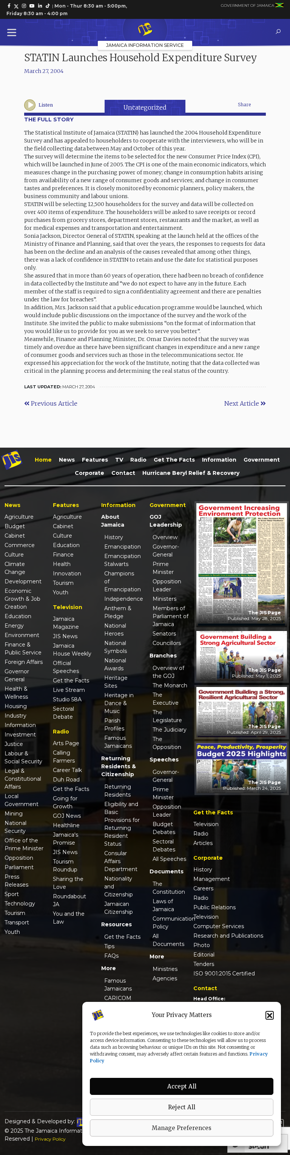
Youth (12, 932)
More (108, 968)
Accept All (181, 1086)
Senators (164, 633)
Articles (203, 843)
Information (219, 459)
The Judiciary (170, 729)
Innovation (67, 573)
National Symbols (115, 647)
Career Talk (67, 770)
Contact (123, 473)
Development (23, 581)
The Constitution (169, 888)
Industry (15, 715)
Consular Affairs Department (120, 861)
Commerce (20, 545)
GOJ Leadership (166, 520)
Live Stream (69, 690)
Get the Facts (174, 459)
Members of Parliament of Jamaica (170, 616)
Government (262, 459)
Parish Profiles (114, 724)
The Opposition (167, 743)
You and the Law (69, 917)
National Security (15, 827)
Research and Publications (228, 935)
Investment (20, 734)
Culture (14, 554)
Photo (201, 945)
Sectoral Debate (63, 712)
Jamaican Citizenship (118, 908)
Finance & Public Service (23, 648)
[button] (269, 1015)
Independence (122, 598)
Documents (167, 871)
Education (18, 616)
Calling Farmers (64, 756)
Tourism (15, 913)
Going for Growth (65, 802)
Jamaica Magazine (66, 622)
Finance (63, 554)
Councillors (167, 643)
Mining (14, 813)
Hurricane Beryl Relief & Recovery (190, 473)
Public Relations (214, 907)
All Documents (168, 940)
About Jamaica (112, 520)
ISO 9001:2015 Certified (224, 973)
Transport (17, 922)
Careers (203, 888)
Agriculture (19, 516)
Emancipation (122, 546)
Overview (165, 537)
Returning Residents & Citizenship (118, 766)
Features (95, 459)
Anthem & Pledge (117, 612)
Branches (163, 655)
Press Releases (16, 880)
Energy (14, 625)
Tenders (203, 964)
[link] (9, 6)
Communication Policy (171, 922)
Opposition (19, 857)
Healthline (66, 825)
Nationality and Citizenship (118, 886)
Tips (109, 946)
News (67, 459)
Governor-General (166, 550)
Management (211, 879)
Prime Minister (163, 568)
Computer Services (218, 926)
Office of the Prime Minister (24, 844)
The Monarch (170, 685)
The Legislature (167, 716)
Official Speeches (66, 667)
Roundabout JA (69, 900)
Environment (22, 635)
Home (43, 459)
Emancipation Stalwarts (122, 560)
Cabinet (15, 535)
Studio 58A (67, 699)
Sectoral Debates (164, 845)
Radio (138, 459)
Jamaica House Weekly (72, 649)
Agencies (165, 978)
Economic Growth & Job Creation (22, 599)
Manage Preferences (181, 1128)
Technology (20, 903)
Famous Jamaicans (118, 742)
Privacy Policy (50, 1139)
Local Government (22, 800)
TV (119, 459)
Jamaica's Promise (65, 838)
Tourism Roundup (65, 865)
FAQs (111, 955)
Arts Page (66, 743)
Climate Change (15, 568)
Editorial (203, 954)
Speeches (164, 759)
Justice (14, 744)
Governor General (17, 675)
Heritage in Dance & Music (119, 703)
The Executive (166, 698)
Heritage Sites (116, 681)
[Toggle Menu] (13, 32)
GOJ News (67, 815)
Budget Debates (164, 828)
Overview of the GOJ (168, 672)
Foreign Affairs (24, 662)
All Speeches (169, 859)
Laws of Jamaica (163, 905)
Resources (116, 924)
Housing (16, 706)
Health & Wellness (16, 692)
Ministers (164, 598)
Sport (12, 894)
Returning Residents (117, 790)
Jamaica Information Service (145, 45)
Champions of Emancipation (122, 581)
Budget (15, 526)
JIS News (65, 636)
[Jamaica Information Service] (145, 30)
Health (62, 564)
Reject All (181, 1107)
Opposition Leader (167, 585)
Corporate (89, 473)
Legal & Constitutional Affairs (23, 778)
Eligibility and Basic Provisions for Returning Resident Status (122, 824)
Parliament (19, 867)
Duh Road (66, 779)
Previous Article (53, 403)
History (113, 537)
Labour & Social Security (23, 757)
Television (206, 824)
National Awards (115, 664)
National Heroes (115, 629)
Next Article (242, 403)
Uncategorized (145, 107)
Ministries (165, 969)
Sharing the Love (68, 883)
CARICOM (117, 998)
